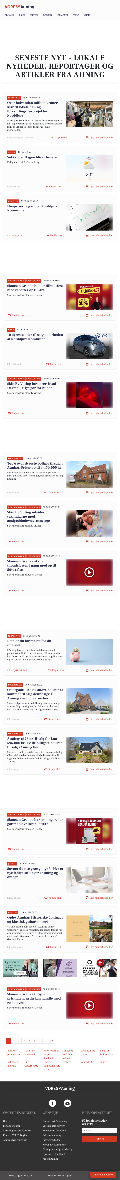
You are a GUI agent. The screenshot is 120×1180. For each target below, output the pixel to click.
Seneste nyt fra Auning (55, 1121)
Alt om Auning (50, 1158)
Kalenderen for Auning (55, 1130)
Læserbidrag (31, 1065)
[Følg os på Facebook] (52, 1103)
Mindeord (67, 1050)
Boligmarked (107, 1054)
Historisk (11, 1065)
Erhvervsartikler (51, 1140)
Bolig (22, 15)
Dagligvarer (12, 1062)
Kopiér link (61, 137)
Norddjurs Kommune (54, 1144)
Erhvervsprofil (51, 1050)
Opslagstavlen (13, 1054)
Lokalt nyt (62, 15)
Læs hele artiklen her (101, 137)
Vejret (87, 15)
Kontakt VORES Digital (15, 1135)
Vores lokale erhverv (54, 1125)
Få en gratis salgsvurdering (57, 1149)
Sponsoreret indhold (54, 1154)
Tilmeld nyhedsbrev (103, 1174)
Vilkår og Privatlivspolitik (17, 1130)
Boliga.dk (17, 235)
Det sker (47, 15)
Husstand (30, 1054)
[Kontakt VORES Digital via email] (67, 1103)
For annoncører (11, 1125)
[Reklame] (20, 968)
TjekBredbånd (20, 670)
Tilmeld (99, 1138)
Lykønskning (88, 1050)
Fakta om (105, 1050)
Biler (27, 1062)
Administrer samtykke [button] (15, 1140)
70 (51, 1040)
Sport (76, 15)
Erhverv (34, 15)
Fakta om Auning (52, 1135)
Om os (6, 1121)
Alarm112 (9, 15)
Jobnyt (103, 1062)
